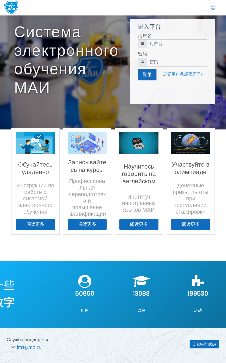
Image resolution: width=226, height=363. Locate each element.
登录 (147, 74)
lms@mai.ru (29, 347)
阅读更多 (35, 224)
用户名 (145, 35)
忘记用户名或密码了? (183, 74)
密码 (142, 54)
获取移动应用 (206, 344)
